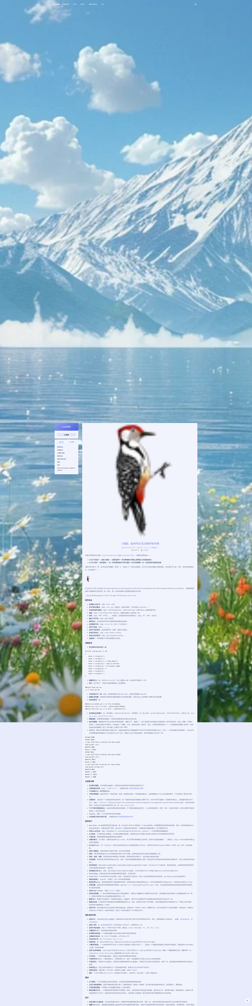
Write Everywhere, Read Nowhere (66, 469)
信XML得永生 (184, 919)
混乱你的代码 (61, 459)
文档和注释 (61, 453)
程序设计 (60, 456)
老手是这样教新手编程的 (140, 967)
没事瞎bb (154, 548)
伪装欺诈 (60, 450)
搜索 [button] (67, 435)
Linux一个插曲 (114, 890)
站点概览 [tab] (71, 442)
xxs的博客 (57, 4)
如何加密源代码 (106, 925)
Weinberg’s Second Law (127, 595)
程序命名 (60, 447)
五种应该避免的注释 (136, 788)
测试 (58, 462)
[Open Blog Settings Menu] (247, 1000)
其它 (58, 465)
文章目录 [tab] (61, 442)
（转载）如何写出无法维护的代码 (139, 543)
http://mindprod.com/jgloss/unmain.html (117, 555)
